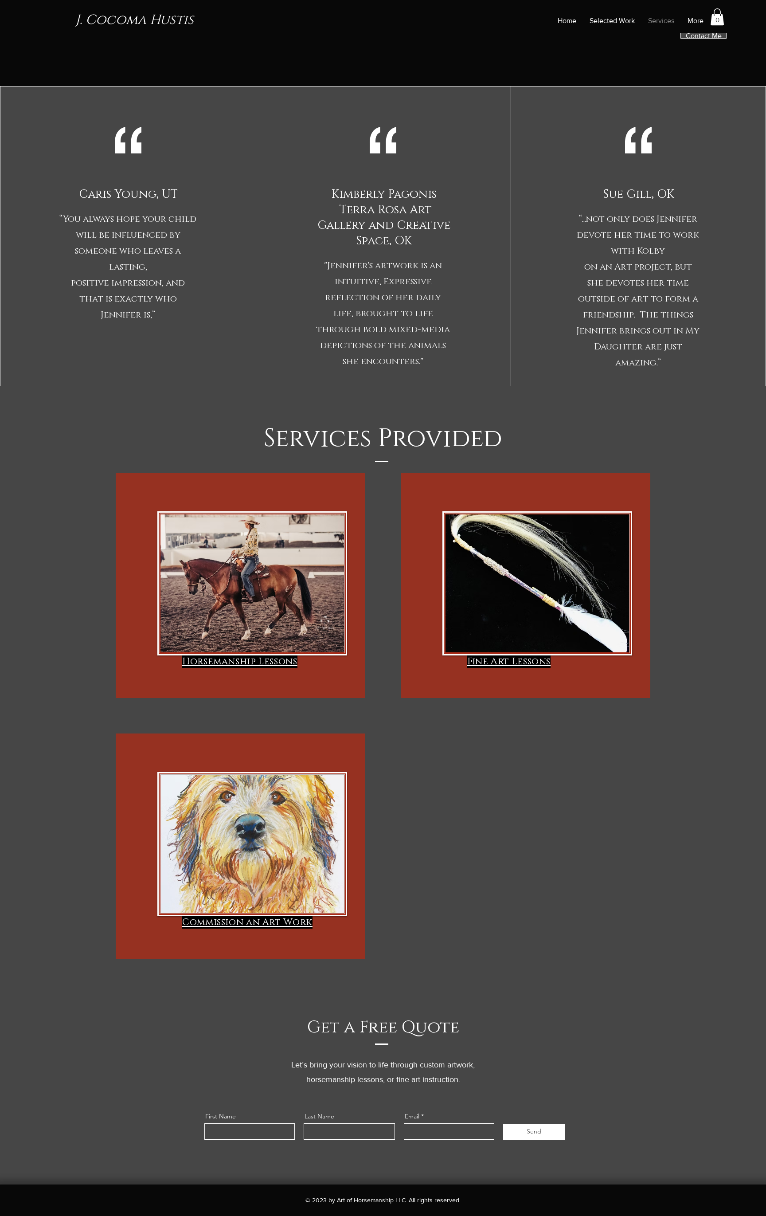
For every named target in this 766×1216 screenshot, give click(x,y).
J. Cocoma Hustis (134, 20)
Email (412, 1116)
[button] (717, 16)
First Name (220, 1116)
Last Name (319, 1116)
